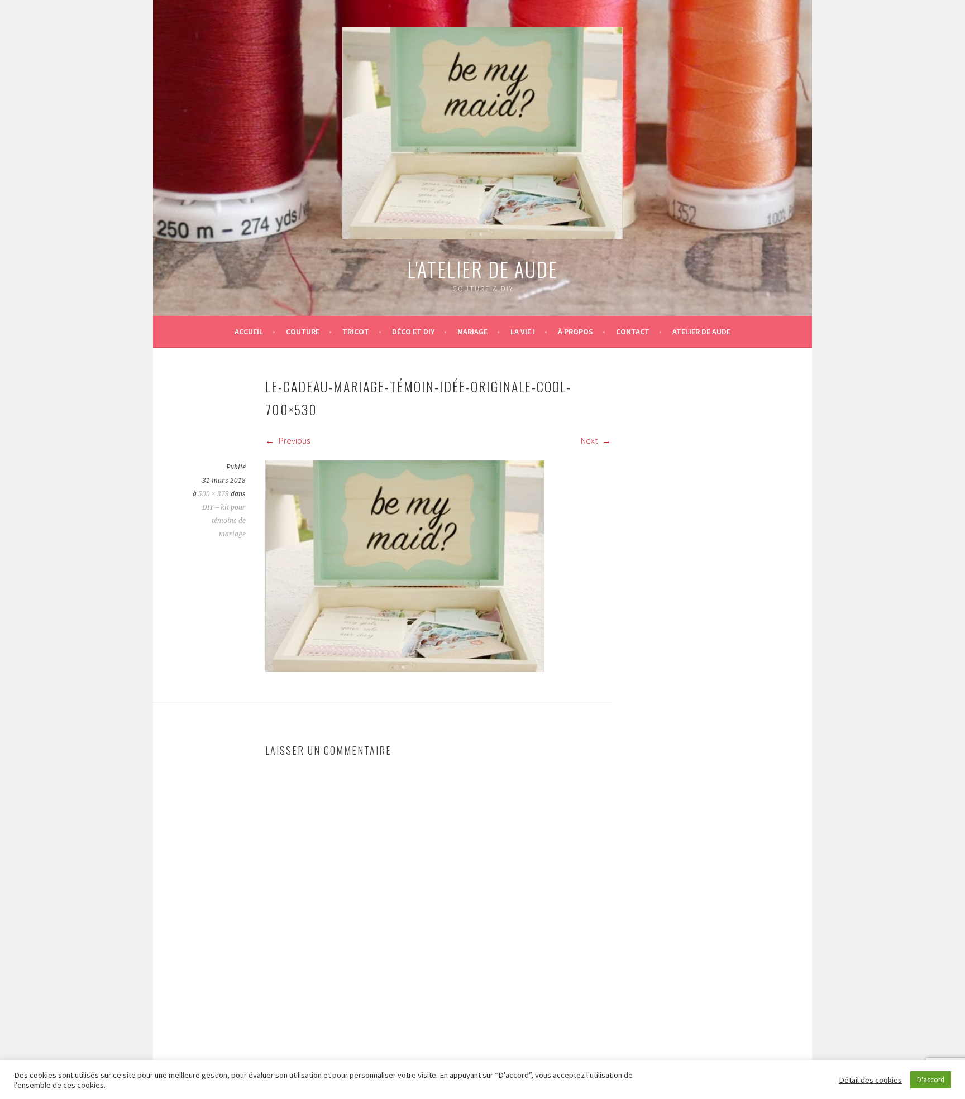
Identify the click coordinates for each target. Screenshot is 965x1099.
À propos (575, 332)
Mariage (472, 332)
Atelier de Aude (701, 332)
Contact (632, 332)
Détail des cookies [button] (870, 1080)
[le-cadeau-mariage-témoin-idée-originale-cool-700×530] (404, 668)
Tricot (355, 332)
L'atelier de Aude (482, 269)
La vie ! (522, 332)
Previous (293, 440)
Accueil (249, 332)
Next (590, 440)
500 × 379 (213, 494)
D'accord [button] (930, 1079)
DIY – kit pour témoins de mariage (224, 520)
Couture (302, 332)
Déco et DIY (413, 332)
